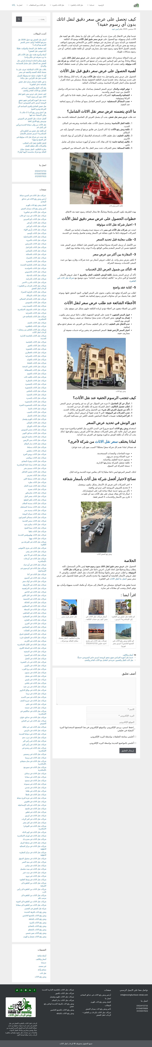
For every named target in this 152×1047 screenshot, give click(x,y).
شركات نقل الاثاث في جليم (36, 704)
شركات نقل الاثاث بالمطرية (36, 381)
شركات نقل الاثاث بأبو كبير (36, 226)
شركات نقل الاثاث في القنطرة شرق (32, 634)
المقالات (108, 1005)
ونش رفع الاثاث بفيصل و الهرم (35, 937)
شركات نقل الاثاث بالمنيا (37, 409)
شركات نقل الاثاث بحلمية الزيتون (34, 437)
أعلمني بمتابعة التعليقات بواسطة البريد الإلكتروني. (112, 736)
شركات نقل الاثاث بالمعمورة (35, 388)
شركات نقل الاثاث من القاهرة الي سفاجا (31, 905)
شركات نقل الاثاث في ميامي (35, 865)
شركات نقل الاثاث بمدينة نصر (35, 510)
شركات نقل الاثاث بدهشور (36, 451)
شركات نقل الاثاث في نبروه (36, 876)
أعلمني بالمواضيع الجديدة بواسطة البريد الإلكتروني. (111, 743)
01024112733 (40, 171)
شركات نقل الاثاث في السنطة (35, 609)
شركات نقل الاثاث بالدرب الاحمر (34, 282)
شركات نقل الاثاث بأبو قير (36, 223)
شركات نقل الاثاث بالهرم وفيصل (34, 419)
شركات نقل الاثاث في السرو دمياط (33, 195)
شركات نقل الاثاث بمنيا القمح (35, 528)
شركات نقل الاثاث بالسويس (35, 302)
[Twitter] (17, 990)
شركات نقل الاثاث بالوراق (36, 426)
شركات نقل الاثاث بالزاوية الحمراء (33, 292)
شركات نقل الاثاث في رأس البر (34, 741)
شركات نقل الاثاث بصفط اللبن (35, 479)
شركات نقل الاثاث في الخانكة (35, 602)
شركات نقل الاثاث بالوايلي (36, 423)
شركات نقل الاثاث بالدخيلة (36, 275)
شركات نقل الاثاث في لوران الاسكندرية (31, 836)
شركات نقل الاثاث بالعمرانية (35, 356)
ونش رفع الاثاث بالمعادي (37, 926)
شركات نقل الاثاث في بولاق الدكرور (33, 690)
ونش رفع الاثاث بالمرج (38, 923)
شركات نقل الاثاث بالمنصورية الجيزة (32, 405)
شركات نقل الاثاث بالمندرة (36, 398)
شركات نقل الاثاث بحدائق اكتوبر (34, 433)
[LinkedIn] (30, 990)
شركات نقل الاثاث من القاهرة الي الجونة (31, 901)
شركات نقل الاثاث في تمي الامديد (33, 697)
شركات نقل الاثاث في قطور (35, 812)
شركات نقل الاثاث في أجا (36, 574)
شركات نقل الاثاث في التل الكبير (34, 595)
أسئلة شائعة (41, 956)
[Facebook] (34, 990)
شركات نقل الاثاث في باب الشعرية (33, 662)
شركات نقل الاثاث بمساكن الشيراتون (32, 517)
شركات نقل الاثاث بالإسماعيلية (35, 237)
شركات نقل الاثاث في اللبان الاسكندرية (31, 644)
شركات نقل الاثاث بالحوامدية (35, 268)
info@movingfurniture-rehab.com (134, 995)
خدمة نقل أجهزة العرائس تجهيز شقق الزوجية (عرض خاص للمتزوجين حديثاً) (105, 657)
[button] (13, 5)
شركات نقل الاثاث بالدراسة (36, 279)
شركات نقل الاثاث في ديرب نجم (34, 737)
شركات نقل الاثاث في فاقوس (35, 801)
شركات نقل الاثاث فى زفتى (36, 551)
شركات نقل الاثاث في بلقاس (35, 683)
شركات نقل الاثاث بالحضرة (36, 261)
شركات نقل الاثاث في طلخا (36, 791)
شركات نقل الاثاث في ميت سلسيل (33, 869)
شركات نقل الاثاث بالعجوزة (36, 349)
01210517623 (40, 176)
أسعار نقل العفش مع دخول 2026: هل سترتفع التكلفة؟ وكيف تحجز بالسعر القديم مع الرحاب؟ (32, 42)
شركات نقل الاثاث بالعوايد (36, 359)
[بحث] (19, 19)
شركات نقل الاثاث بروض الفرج (34, 454)
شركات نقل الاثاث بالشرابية (36, 313)
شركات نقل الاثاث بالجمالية (36, 254)
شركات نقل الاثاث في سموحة (35, 784)
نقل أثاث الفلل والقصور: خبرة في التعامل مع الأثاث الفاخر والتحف (108, 660)
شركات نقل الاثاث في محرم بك (34, 839)
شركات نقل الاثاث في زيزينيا (35, 758)
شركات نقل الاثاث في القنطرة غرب (33, 637)
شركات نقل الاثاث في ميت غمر (34, 872)
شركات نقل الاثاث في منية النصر (34, 862)
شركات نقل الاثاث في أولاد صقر (34, 581)
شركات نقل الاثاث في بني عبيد (34, 687)
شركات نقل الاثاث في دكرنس (35, 730)
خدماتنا (92, 5)
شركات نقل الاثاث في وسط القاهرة (33, 880)
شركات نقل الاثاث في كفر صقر (34, 823)
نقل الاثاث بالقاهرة (77, 5)
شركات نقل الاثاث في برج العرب (34, 669)
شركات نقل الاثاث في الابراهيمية (34, 588)
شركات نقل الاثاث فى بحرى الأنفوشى (32, 548)
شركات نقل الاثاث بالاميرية (36, 240)
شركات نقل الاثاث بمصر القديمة (34, 521)
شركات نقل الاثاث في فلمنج (35, 809)
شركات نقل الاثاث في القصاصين (34, 627)
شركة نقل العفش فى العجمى (35, 908)
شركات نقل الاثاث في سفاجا (35, 777)
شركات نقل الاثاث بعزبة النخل (35, 486)
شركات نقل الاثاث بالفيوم (36, 373)
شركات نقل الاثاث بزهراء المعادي (34, 461)
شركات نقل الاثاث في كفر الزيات (34, 819)
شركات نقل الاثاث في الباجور (35, 592)
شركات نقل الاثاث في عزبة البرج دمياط (31, 798)
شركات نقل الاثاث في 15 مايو (35, 555)
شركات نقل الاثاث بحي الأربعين (34, 440)
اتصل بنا (19, 5)
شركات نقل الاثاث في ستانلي (35, 773)
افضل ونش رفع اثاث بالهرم (36, 205)
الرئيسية (101, 5)
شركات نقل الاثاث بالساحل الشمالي (33, 299)
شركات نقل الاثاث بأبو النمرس (35, 219)
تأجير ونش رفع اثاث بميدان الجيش (33, 209)
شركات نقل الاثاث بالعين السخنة (34, 366)
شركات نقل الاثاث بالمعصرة (35, 384)
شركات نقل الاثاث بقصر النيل (35, 496)
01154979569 (40, 174)
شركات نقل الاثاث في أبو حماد (34, 565)
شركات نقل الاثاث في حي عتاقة (34, 727)
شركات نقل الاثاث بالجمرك (36, 258)
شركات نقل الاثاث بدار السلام (35, 444)
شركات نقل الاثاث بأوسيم (36, 233)
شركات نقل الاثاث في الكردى (35, 641)
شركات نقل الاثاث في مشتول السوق (32, 858)
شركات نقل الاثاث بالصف (36, 323)
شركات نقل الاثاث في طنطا (36, 794)
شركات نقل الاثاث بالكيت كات (35, 377)
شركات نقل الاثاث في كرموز (35, 816)
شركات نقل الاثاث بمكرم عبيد (35, 524)
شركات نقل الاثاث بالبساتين (36, 251)
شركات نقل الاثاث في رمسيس (34, 754)
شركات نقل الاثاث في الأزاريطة (34, 585)
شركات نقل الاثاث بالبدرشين (35, 244)
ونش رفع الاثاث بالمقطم (37, 930)
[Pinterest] (26, 990)
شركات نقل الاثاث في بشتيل (35, 676)
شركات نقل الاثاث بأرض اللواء (35, 230)
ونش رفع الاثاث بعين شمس (36, 933)
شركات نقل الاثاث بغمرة (37, 489)
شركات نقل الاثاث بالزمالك (36, 295)
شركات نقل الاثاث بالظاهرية (35, 326)
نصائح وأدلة (42, 970)
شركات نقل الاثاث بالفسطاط (35, 370)
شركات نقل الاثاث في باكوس (35, 665)
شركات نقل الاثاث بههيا (37, 538)
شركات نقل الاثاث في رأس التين (34, 744)
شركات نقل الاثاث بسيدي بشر (35, 468)
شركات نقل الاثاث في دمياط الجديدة (32, 734)
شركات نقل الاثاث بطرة (37, 482)
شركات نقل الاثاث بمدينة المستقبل (33, 507)
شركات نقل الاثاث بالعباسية (36, 342)
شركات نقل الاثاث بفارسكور (35, 493)
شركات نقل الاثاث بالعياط (36, 363)
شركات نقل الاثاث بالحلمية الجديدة (33, 265)
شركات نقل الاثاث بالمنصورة (35, 402)
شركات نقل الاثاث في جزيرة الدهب (33, 701)
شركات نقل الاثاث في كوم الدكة (34, 832)
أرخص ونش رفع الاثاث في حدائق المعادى (95, 995)
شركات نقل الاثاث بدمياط (36, 447)
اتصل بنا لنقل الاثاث (118, 579)
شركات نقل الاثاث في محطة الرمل (33, 843)
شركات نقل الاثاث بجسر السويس (33, 430)
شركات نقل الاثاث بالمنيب (36, 412)
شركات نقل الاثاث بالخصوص (35, 272)
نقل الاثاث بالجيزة (58, 5)
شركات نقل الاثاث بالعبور (37, 345)
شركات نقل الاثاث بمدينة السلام (34, 503)
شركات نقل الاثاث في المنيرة (35, 655)
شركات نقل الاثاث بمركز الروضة (34, 514)
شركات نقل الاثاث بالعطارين (35, 352)
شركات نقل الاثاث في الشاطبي (34, 613)
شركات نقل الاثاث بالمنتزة (36, 395)
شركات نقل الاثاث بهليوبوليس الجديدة (32, 535)
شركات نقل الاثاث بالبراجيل (36, 247)
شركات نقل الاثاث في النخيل (35, 658)
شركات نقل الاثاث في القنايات (35, 630)
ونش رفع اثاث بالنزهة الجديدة (35, 912)
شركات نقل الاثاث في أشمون (35, 578)
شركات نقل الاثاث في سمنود (35, 780)
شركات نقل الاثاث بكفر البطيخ (35, 500)
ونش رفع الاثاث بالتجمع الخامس (34, 916)
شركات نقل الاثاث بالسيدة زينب (34, 306)
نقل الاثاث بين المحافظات (37, 5)
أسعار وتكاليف (128, 655)
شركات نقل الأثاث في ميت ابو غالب (33, 216)
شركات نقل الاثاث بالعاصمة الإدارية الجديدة (58, 990)
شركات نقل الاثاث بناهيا (37, 531)
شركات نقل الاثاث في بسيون (35, 673)
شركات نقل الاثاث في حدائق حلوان (33, 717)
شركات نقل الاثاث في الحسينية (34, 599)
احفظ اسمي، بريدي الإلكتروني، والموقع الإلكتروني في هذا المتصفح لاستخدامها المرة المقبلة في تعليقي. (97, 729)
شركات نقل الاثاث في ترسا (36, 694)
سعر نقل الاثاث (106, 441)
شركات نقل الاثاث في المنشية (35, 651)
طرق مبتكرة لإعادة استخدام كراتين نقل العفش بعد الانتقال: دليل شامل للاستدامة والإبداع (31, 63)
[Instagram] (21, 990)
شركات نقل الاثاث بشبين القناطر (34, 472)
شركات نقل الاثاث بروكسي (36, 458)
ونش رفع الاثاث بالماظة (37, 919)
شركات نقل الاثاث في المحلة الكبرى (32, 648)
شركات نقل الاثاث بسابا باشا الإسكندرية (31, 465)
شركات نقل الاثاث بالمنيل (36, 416)
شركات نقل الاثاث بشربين (36, 475)
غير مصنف (42, 966)
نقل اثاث (43, 973)
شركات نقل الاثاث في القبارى (35, 620)
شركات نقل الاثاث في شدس (35, 787)
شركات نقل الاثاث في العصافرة (34, 616)
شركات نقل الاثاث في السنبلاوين (34, 606)
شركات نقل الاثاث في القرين (35, 623)
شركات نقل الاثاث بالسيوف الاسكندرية (32, 309)
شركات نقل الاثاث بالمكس (36, 391)
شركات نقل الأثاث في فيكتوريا (35, 212)
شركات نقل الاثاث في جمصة (35, 708)
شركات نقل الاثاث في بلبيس (35, 680)
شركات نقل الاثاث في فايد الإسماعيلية (32, 805)
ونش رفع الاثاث (40, 977)
